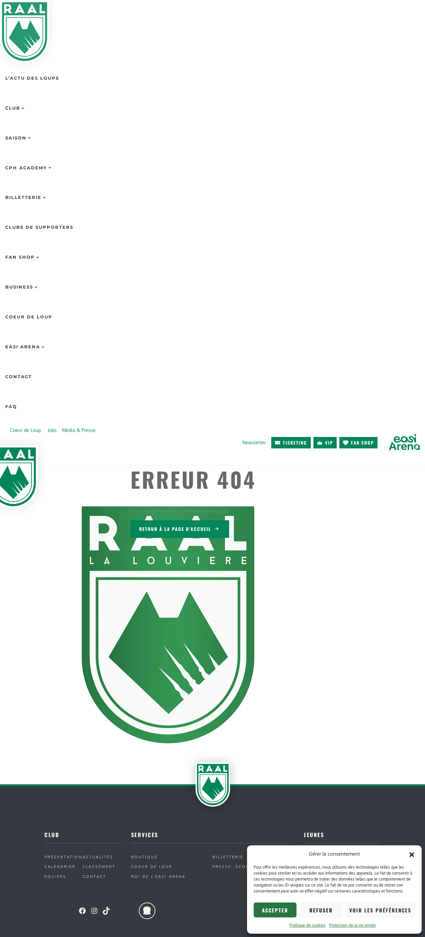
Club (12, 108)
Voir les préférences (380, 910)
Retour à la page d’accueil (175, 529)
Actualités (98, 856)
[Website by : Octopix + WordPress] (147, 910)
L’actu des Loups (32, 78)
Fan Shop (20, 257)
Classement (99, 866)
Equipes (55, 876)
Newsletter (254, 442)
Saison (16, 137)
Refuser (321, 910)
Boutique (144, 856)
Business (19, 287)
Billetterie (23, 197)
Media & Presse (79, 430)
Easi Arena (22, 346)
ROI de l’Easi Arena (158, 876)
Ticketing (295, 442)
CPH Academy (26, 167)
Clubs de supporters (39, 227)
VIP (329, 442)
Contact (18, 376)
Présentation (63, 856)
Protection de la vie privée (352, 925)
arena (404, 442)
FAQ (11, 406)
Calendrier (60, 866)
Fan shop (362, 442)
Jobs (52, 430)
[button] (411, 854)
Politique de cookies (308, 925)
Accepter (275, 910)
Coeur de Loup (28, 316)
